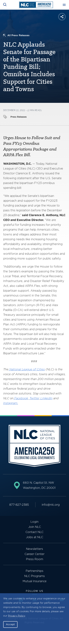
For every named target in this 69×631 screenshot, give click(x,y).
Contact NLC (34, 532)
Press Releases (18, 117)
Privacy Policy (16, 615)
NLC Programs (34, 576)
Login (34, 521)
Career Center (34, 554)
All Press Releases (18, 35)
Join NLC (34, 526)
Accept (10, 624)
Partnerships (34, 571)
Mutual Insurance (35, 581)
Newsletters (34, 548)
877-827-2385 (19, 504)
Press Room (34, 559)
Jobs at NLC (34, 537)
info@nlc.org (51, 504)
